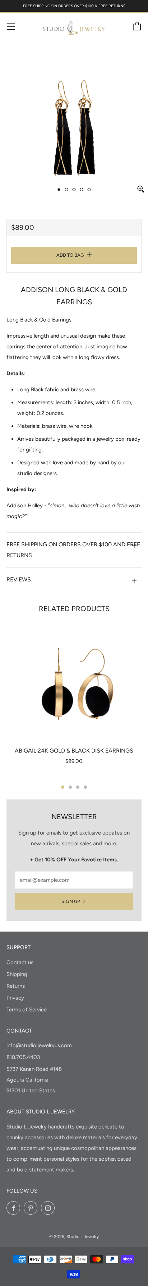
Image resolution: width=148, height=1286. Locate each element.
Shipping (16, 974)
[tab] (59, 189)
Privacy (15, 998)
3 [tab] (77, 787)
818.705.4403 (23, 1057)
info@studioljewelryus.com (39, 1045)
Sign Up (70, 901)
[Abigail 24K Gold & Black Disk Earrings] (74, 681)
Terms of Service (26, 1009)
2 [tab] (70, 787)
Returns (15, 986)
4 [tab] (85, 787)
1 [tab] (62, 787)
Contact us (19, 962)
